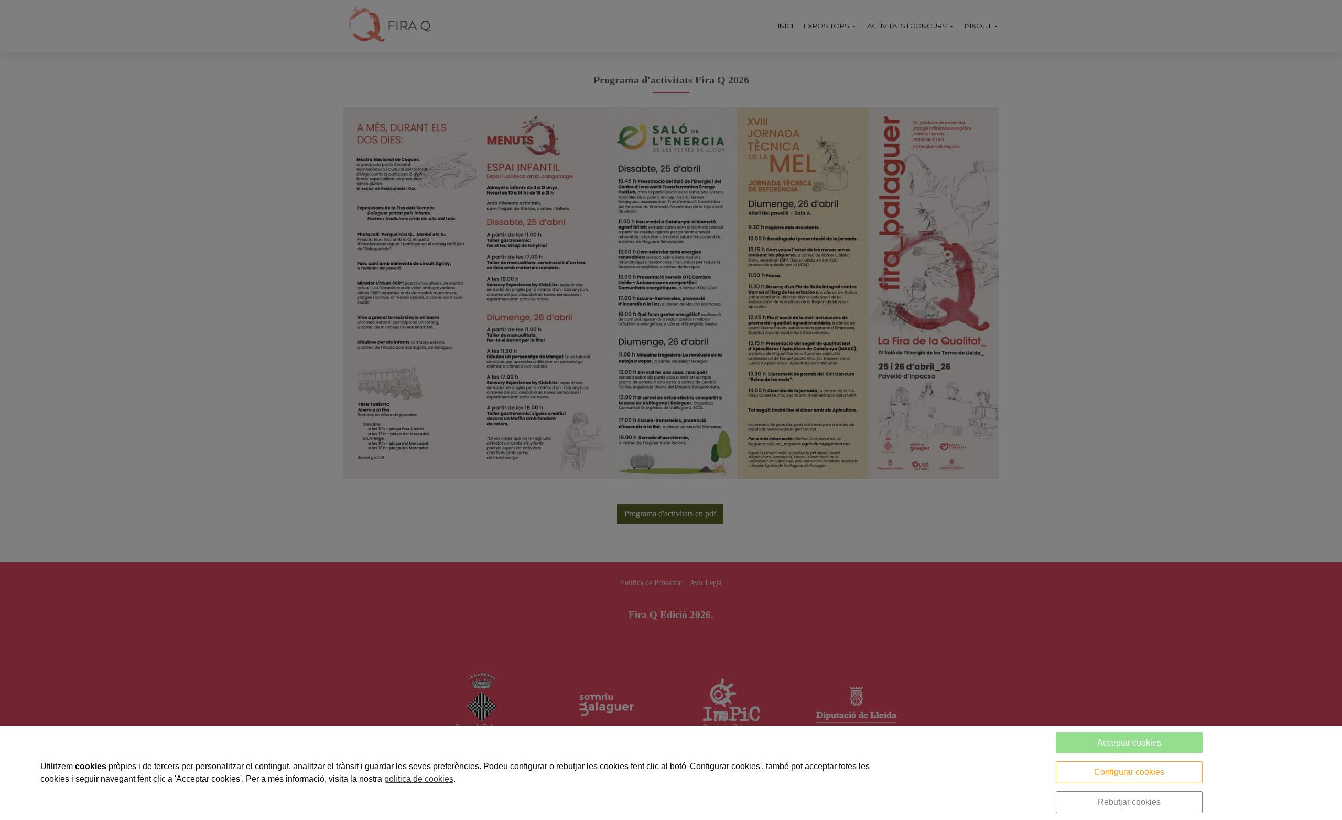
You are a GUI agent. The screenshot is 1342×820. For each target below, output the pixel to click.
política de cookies (418, 778)
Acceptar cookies (1129, 742)
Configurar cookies (1129, 772)
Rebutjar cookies (1129, 801)
